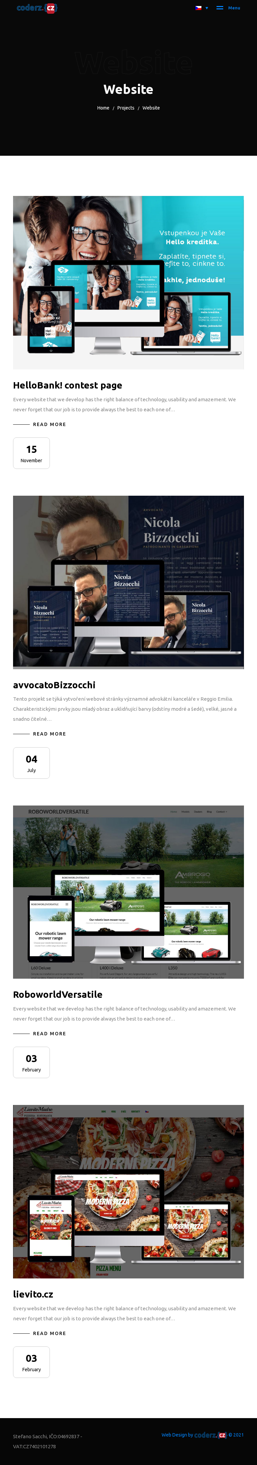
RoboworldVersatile (58, 994)
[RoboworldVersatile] (128, 892)
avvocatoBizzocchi (54, 685)
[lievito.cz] (128, 1191)
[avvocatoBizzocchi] (128, 582)
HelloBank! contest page (67, 385)
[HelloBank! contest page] (128, 282)
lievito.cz (33, 1294)
